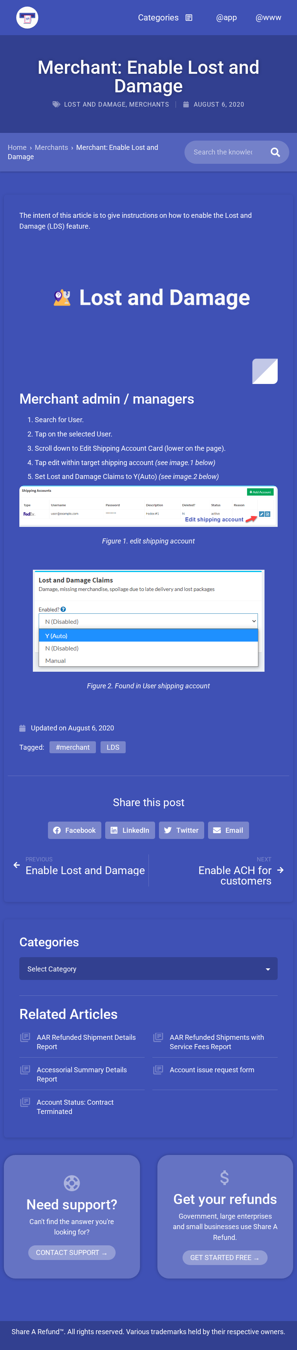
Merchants (149, 104)
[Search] (275, 152)
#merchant (73, 747)
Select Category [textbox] (52, 969)
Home (17, 147)
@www (269, 17)
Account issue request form (212, 1070)
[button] (165, 17)
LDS (113, 747)
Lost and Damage (95, 104)
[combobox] (148, 968)
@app (226, 17)
